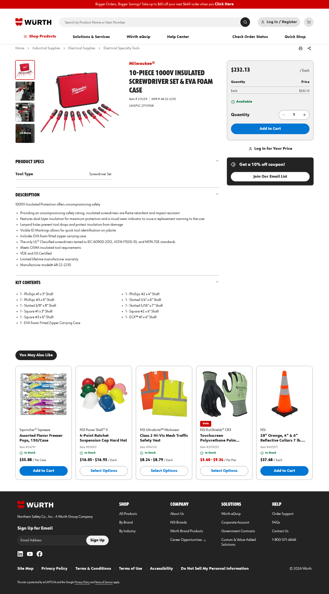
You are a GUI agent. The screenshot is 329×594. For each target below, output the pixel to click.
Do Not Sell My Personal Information (215, 569)
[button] (25, 70)
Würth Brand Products (186, 531)
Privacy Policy (54, 569)
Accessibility (161, 569)
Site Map (25, 569)
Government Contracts (238, 531)
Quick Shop (295, 37)
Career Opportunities (186, 540)
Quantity (240, 115)
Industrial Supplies (46, 48)
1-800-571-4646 (284, 540)
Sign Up (97, 540)
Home (19, 48)
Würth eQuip (138, 37)
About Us (177, 514)
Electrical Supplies (81, 48)
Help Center (178, 37)
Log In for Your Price (273, 149)
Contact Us (280, 531)
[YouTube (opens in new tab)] (30, 554)
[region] (164, 4)
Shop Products (42, 36)
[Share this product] (309, 48)
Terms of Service (104, 582)
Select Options (104, 471)
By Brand (126, 523)
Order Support (283, 514)
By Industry (127, 531)
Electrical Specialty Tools (122, 48)
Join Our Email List (270, 177)
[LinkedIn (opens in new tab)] (20, 554)
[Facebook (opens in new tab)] (39, 554)
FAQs (276, 523)
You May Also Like (36, 355)
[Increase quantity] (304, 115)
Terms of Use (130, 569)
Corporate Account (235, 523)
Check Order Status (250, 37)
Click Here (224, 4)
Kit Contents (27, 282)
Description (27, 195)
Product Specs (29, 161)
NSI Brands (178, 523)
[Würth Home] (33, 22)
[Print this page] (300, 48)
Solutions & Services (91, 37)
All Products (128, 514)
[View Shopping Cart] (309, 22)
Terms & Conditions (93, 569)
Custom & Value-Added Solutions (238, 542)
